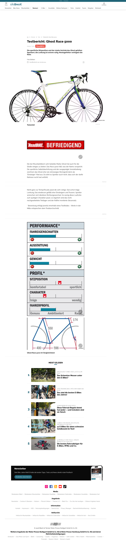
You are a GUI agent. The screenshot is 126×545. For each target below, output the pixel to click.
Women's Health (65, 539)
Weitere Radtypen (61, 8)
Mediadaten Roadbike (48, 494)
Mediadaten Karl (95, 494)
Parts (72, 8)
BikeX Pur (65, 501)
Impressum (25, 508)
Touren (84, 8)
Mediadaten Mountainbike (32, 494)
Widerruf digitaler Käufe (92, 501)
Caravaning (39, 536)
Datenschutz (55, 508)
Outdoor (99, 536)
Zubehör (77, 8)
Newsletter (8, 8)
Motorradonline (90, 536)
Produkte (66, 0)
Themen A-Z (56, 501)
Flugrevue (55, 536)
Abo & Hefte (91, 515)
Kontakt (17, 508)
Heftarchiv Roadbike (39, 515)
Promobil (44, 539)
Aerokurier (11, 536)
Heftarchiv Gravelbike (68, 515)
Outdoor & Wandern (26, 501)
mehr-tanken (70, 536)
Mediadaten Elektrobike (64, 494)
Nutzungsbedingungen (42, 508)
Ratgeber (90, 8)
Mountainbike (25, 8)
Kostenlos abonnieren (23, 477)
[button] (55, 93)
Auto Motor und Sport (22, 536)
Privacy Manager (66, 508)
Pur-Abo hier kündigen (76, 501)
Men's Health (80, 536)
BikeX (32, 536)
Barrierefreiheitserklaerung (81, 508)
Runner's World (53, 539)
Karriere (93, 508)
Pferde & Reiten (45, 501)
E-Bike (43, 8)
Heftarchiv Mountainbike (23, 515)
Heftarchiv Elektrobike (53, 515)
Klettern (36, 501)
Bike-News (16, 8)
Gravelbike (51, 8)
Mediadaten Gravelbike (81, 494)
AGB (32, 508)
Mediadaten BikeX (17, 494)
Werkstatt (98, 8)
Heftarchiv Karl (81, 515)
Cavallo (47, 536)
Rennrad (35, 8)
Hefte (60, 0)
